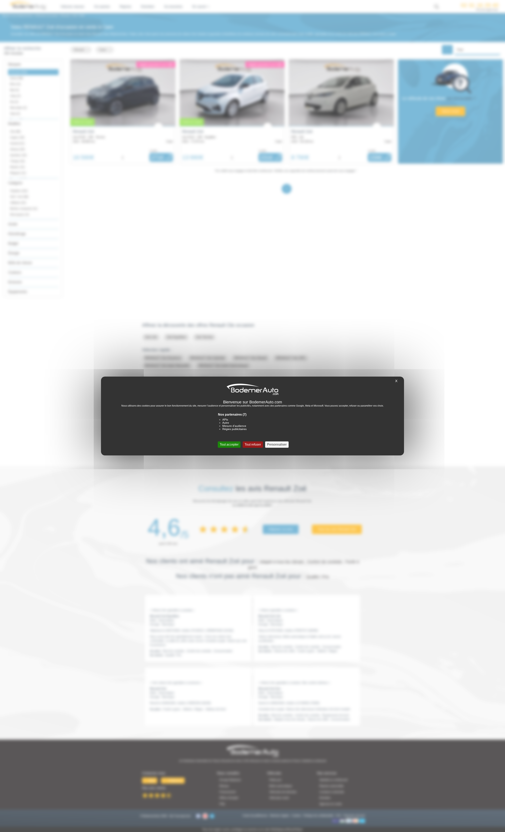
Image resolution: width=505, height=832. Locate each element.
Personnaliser (277, 444)
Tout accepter (229, 444)
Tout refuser (253, 444)
